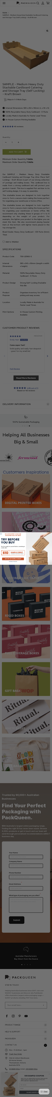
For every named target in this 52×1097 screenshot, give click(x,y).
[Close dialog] (1, 534)
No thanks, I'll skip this (13, 561)
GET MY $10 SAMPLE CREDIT (13, 558)
